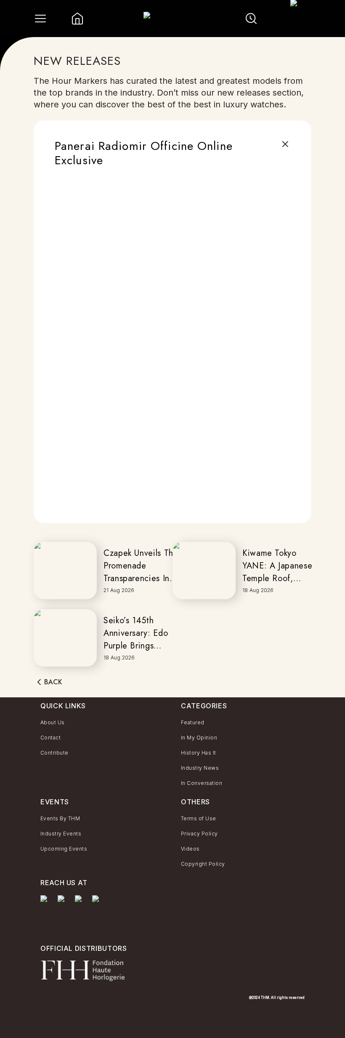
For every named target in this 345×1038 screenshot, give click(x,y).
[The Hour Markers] (45, 911)
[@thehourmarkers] (80, 902)
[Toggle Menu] (40, 18)
